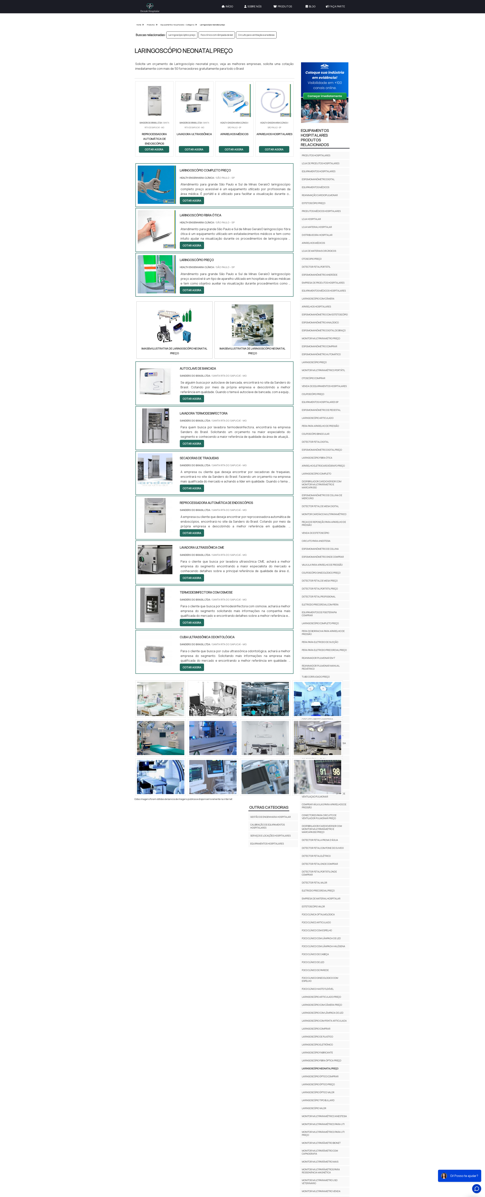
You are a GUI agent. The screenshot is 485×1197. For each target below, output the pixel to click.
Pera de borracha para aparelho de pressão (323, 632)
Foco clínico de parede (315, 970)
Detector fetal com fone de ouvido (323, 848)
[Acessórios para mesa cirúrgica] (265, 777)
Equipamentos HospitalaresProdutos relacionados (315, 137)
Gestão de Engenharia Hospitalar (270, 817)
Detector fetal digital (315, 441)
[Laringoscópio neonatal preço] (174, 325)
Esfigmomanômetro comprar (319, 346)
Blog (312, 6)
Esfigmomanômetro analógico (320, 322)
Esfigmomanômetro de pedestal (321, 410)
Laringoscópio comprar (316, 1028)
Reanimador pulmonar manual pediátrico (321, 667)
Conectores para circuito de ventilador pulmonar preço (319, 817)
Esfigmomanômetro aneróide (319, 274)
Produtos (285, 6)
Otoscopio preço (312, 258)
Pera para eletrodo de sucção (320, 642)
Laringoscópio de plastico (317, 1036)
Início (229, 6)
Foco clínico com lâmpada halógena (323, 946)
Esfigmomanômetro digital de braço (324, 330)
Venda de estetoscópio (315, 533)
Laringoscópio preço (314, 362)
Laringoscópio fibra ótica (317, 457)
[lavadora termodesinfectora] (155, 441)
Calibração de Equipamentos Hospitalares (267, 826)
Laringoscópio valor (314, 1108)
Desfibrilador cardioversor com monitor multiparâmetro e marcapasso (321, 484)
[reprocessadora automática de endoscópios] (155, 530)
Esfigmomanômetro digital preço (322, 449)
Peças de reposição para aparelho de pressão (324, 523)
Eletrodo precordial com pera (320, 604)
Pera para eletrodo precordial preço (324, 650)
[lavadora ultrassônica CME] (155, 575)
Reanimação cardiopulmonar (320, 195)
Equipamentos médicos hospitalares (324, 290)
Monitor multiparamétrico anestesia (324, 1116)
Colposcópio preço (313, 394)
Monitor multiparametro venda (321, 1191)
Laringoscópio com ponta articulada (324, 1020)
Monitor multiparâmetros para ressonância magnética (321, 1171)
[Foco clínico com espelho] (317, 738)
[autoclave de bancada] (155, 396)
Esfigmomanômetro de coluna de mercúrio (322, 497)
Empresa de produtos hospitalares (323, 282)
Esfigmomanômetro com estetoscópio (325, 314)
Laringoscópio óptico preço (181, 35)
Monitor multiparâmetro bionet (321, 1143)
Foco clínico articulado (316, 922)
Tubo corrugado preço (316, 676)
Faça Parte (337, 6)
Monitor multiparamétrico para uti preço (323, 1133)
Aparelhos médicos (313, 243)
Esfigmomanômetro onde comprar (323, 556)
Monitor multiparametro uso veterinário (319, 1182)
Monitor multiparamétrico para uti (323, 1124)
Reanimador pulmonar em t (318, 658)
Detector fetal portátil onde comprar (319, 873)
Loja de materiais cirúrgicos (319, 251)
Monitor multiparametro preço (321, 338)
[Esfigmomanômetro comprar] (213, 699)
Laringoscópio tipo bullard (318, 1100)
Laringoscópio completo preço (320, 623)
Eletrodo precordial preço (318, 890)
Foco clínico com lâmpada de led (217, 35)
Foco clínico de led (313, 962)
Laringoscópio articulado (317, 418)
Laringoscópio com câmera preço (322, 1004)
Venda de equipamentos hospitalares (324, 386)
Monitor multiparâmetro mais (320, 1161)
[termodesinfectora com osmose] (155, 620)
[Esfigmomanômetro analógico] (265, 699)
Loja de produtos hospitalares (320, 163)
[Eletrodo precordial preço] (160, 738)
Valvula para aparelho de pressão (322, 564)
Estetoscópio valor (313, 906)
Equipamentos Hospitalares (267, 843)
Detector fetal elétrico (316, 856)
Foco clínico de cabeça (315, 954)
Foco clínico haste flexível (318, 989)
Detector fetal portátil (316, 266)
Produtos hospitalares (316, 155)
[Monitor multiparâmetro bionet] (317, 777)
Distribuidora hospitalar (317, 235)
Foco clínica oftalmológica (318, 914)
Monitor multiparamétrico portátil (323, 370)
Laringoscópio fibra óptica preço (321, 1060)
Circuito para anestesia (316, 541)
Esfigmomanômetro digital (318, 179)
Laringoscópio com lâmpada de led (322, 1012)
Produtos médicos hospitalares (321, 211)
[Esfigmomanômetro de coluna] (317, 699)
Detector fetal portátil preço (320, 588)
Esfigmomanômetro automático (321, 354)
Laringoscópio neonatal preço (320, 1068)
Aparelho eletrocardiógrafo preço (323, 465)
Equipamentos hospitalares (318, 171)
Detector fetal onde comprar (320, 863)
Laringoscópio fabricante (317, 1052)
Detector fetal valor (314, 882)
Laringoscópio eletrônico (317, 1044)
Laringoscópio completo (316, 473)
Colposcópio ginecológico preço (321, 572)
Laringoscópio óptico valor (318, 1092)
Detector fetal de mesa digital (320, 506)
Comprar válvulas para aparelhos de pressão (324, 806)
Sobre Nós (254, 6)
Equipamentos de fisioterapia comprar (319, 614)
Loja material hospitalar (317, 227)
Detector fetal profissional (319, 596)
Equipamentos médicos (315, 187)
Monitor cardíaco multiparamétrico (324, 514)
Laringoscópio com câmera (318, 298)
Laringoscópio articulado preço (321, 996)
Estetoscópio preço (313, 203)
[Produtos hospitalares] (160, 699)
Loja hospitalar (311, 219)
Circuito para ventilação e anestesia (256, 35)
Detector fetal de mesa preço (320, 580)
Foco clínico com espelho (317, 930)
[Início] (150, 8)
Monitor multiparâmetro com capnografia (320, 1152)
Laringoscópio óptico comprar (320, 1076)
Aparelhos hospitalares (316, 306)
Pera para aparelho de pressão (320, 426)
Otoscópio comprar (313, 378)
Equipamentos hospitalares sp (320, 402)
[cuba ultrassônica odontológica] (155, 664)
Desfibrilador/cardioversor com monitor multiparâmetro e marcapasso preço (322, 829)
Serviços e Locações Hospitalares (270, 835)
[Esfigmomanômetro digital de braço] (213, 777)
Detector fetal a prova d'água (320, 840)
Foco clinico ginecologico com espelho (320, 979)
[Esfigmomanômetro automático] (265, 738)
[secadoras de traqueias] (155, 485)
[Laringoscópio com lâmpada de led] (213, 738)
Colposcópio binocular (315, 433)
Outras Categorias (268, 807)
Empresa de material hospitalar (321, 898)
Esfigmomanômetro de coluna (320, 548)
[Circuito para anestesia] (160, 777)
